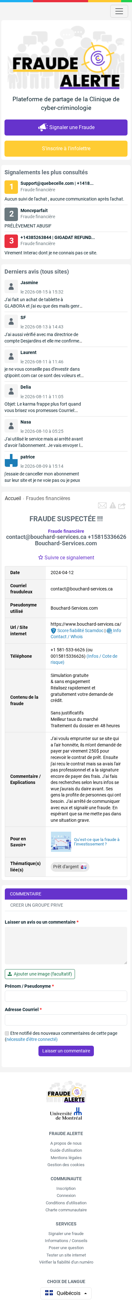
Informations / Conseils (66, 1240)
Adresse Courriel (23, 1009)
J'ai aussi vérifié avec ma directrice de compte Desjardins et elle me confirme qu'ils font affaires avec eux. (41, 341)
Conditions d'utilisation (66, 1202)
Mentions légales (66, 1157)
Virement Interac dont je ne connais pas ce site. (50, 252)
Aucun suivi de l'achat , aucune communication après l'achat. (64, 199)
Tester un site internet (66, 1255)
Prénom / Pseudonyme (29, 986)
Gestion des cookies (66, 1164)
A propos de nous (66, 1143)
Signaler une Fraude (72, 127)
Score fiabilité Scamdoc (79, 630)
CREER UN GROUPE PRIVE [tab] (36, 905)
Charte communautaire (66, 1209)
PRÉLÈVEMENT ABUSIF (28, 225)
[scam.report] (113, 505)
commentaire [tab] (25, 893)
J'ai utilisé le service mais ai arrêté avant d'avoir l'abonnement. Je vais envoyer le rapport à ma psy (43, 445)
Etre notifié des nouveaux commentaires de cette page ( (61, 1036)
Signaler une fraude (66, 1233)
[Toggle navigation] (119, 11)
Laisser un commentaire (66, 1050)
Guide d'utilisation (66, 1150)
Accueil (13, 498)
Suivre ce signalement (69, 558)
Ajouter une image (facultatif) (42, 973)
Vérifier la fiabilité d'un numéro (66, 1262)
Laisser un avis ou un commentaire (41, 922)
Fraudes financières (48, 498)
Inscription (66, 1188)
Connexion (66, 1195)
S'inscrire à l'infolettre (66, 148)
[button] (122, 505)
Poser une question (66, 1247)
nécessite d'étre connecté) (32, 1039)
